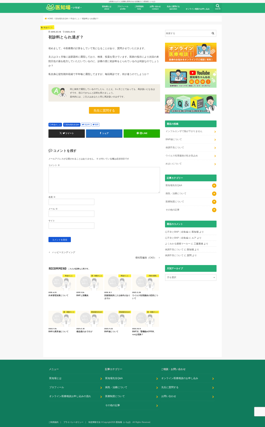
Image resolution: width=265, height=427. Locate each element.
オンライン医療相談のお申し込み (179, 378)
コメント (54, 165)
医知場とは (55, 378)
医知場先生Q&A (72, 125)
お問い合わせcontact (155, 7)
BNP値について (174, 139)
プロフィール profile (122, 7)
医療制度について (175, 201)
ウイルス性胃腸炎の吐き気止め (182, 155)
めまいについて (174, 163)
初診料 (87, 125)
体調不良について (175, 147)
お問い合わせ (168, 396)
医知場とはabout (106, 7)
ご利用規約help (139, 7)
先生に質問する (104, 110)
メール (53, 209)
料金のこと (56, 125)
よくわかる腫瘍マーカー (177, 243)
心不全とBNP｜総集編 (176, 232)
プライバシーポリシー (73, 422)
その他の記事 (172, 210)
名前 (52, 197)
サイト (51, 220)
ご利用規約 (53, 422)
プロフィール (56, 387)
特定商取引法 (94, 422)
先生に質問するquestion (173, 7)
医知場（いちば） (124, 422)
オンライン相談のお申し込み (198, 9)
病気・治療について (176, 193)
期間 (96, 125)
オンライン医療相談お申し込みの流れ (70, 396)
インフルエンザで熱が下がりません (184, 131)
